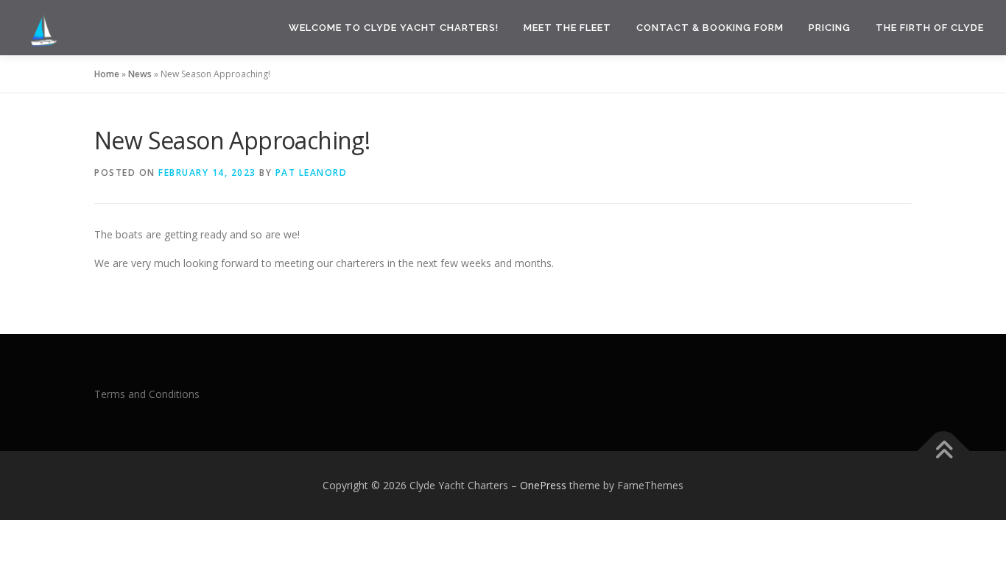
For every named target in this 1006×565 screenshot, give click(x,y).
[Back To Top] (944, 451)
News (140, 74)
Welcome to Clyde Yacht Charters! (394, 27)
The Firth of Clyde (930, 27)
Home (106, 74)
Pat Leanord (311, 172)
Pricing (830, 27)
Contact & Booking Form (710, 27)
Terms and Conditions (147, 394)
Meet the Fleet (567, 27)
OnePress (543, 485)
